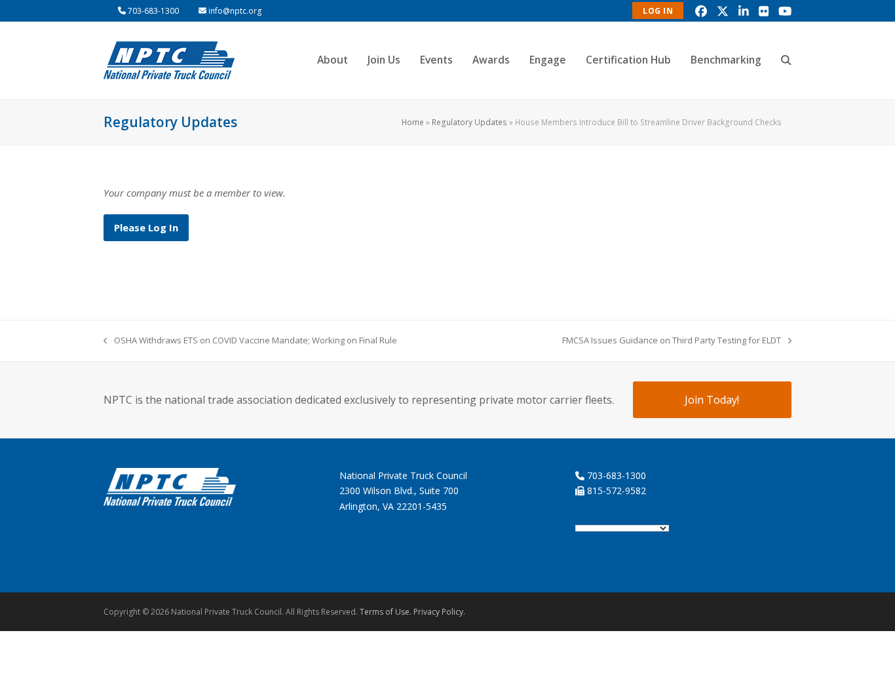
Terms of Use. (385, 611)
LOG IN (658, 10)
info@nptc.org (235, 10)
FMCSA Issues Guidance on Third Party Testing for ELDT (671, 340)
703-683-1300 (153, 10)
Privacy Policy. (439, 611)
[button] (786, 60)
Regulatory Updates (469, 122)
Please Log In (146, 227)
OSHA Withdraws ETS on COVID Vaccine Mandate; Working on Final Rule (250, 340)
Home (413, 122)
